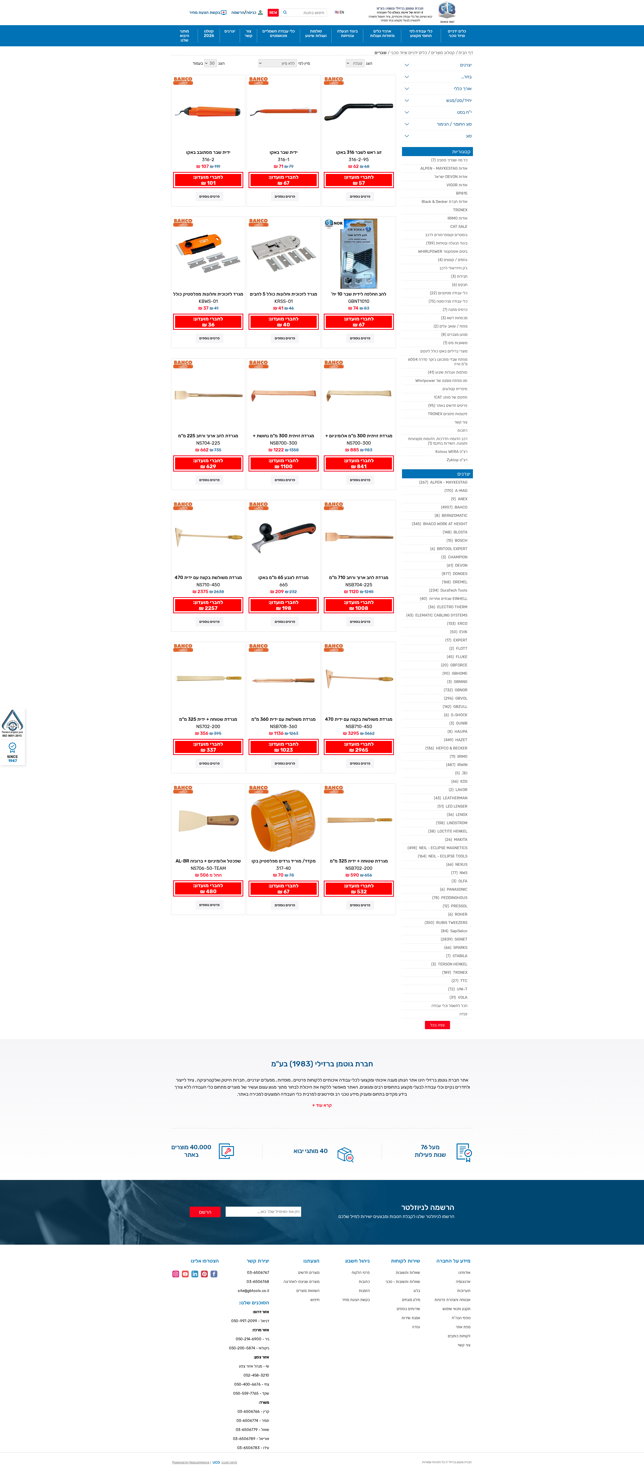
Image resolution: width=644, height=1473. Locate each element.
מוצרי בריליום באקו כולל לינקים (443, 351)
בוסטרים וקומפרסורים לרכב (446, 235)
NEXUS (456, 864)
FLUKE (457, 657)
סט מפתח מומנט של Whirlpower (441, 380)
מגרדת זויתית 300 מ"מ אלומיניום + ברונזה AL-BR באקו (358, 436)
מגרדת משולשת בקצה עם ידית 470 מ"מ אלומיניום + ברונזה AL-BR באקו (208, 578)
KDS (459, 781)
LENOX (457, 814)
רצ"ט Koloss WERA (451, 451)
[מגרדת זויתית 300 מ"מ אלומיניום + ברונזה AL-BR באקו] (359, 395)
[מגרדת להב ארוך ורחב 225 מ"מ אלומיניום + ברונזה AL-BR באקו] (208, 395)
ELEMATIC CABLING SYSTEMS (436, 615)
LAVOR (458, 789)
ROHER (457, 914)
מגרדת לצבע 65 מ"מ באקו (283, 577)
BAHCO (454, 507)
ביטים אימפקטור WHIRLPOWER (442, 251)
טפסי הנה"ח (461, 1318)
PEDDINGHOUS (449, 897)
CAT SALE (458, 226)
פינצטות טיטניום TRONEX (447, 414)
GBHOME (454, 673)
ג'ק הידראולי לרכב (453, 268)
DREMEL (454, 582)
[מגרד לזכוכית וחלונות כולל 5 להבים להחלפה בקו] (284, 254)
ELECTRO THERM (447, 607)
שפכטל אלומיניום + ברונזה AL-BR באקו (208, 861)
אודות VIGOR (457, 185)
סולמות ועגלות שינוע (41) (447, 372)
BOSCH (457, 540)
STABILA (456, 956)
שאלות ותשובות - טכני (403, 1281)
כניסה (251, 12)
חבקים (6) (459, 284)
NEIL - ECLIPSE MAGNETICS (437, 848)
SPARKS (455, 947)
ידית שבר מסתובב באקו (208, 152)
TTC (459, 981)
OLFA (459, 881)
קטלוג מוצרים (443, 52)
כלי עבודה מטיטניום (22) (448, 293)
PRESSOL (455, 906)
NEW (273, 13)
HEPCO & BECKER (446, 748)
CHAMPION (454, 557)
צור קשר (460, 422)
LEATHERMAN (450, 798)
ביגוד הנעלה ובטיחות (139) (446, 243)
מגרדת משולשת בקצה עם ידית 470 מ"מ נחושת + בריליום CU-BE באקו (358, 719)
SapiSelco (454, 931)
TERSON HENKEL (449, 964)
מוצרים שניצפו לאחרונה (301, 1281)
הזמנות (364, 1290)
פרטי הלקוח (361, 1272)
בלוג (416, 1290)
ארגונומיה (463, 1281)
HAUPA (457, 731)
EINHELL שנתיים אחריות (443, 598)
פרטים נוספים (360, 196)
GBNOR (455, 690)
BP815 (461, 193)
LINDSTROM (451, 823)
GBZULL (455, 706)
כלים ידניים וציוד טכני (409, 52)
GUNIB (458, 723)
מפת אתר (463, 1327)
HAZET (455, 740)
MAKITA (456, 839)
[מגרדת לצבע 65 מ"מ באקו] (284, 537)
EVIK (458, 632)
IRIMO (458, 756)
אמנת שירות (410, 1318)
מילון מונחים (411, 1300)
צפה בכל (437, 1025)
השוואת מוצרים (307, 1290)
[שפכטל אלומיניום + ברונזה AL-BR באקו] (208, 820)
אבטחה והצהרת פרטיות (452, 1300)
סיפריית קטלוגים (454, 389)
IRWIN (456, 765)
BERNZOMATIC (451, 515)
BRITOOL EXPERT (448, 549)
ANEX (459, 499)
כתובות (364, 1281)
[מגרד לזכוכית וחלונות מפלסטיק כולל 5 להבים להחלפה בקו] (208, 254)
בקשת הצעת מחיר (356, 1300)
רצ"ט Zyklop (457, 460)
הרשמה (237, 12)
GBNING (457, 681)
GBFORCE (454, 665)
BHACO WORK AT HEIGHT (439, 524)
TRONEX (460, 210)
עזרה (416, 1327)
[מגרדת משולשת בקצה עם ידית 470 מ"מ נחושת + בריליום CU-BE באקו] (359, 679)
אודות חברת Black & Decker (444, 201)
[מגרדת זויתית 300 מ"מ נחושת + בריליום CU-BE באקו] (284, 395)
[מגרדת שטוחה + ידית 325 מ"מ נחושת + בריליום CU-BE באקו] (359, 820)
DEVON (457, 565)
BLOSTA (455, 532)
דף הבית (465, 52)
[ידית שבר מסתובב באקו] (208, 112)
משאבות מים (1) (455, 343)
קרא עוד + (322, 1105)
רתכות (462, 430)
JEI (461, 773)
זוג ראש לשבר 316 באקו (359, 152)
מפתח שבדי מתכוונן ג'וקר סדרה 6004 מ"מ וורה (437, 361)
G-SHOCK (455, 715)
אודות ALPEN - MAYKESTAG (443, 168)
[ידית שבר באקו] (284, 112)
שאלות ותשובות (408, 1272)
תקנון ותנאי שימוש (456, 1309)
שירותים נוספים (408, 1309)
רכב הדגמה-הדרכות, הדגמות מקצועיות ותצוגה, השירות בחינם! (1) (437, 441)
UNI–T (457, 989)
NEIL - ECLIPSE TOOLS (442, 856)
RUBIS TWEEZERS (446, 922)
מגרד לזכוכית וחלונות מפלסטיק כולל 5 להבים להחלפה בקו (208, 294)
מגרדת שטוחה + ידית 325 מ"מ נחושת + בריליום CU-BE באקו (359, 861)
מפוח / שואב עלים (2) (450, 326)
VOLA (458, 997)
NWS (459, 873)
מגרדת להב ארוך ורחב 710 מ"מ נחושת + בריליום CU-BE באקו (358, 578)
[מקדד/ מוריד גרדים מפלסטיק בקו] (284, 820)
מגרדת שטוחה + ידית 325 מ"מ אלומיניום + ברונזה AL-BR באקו (208, 719)
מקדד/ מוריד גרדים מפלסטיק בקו (284, 861)
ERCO (457, 623)
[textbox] (304, 12)
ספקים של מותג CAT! (450, 397)
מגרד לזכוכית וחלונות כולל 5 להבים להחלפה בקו (283, 294)
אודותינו (464, 1272)
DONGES (454, 573)
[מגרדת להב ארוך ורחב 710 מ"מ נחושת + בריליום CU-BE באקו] (359, 537)
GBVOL (455, 698)
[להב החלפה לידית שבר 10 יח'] (359, 254)
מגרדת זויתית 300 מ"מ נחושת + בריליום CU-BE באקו (283, 436)
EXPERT (456, 640)
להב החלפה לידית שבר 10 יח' (358, 294)
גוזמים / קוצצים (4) (452, 260)
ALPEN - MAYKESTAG (443, 482)
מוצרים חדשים (308, 1272)
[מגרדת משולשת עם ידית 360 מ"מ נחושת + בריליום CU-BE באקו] (284, 679)
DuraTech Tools (448, 590)
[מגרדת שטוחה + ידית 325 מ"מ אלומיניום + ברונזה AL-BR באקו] (208, 679)
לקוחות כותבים (459, 1336)
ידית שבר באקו (284, 152)
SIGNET (454, 939)
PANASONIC (453, 889)
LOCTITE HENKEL (447, 831)
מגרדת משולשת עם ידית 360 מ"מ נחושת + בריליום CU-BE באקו (283, 719)
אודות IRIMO (457, 218)
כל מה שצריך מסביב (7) (449, 160)
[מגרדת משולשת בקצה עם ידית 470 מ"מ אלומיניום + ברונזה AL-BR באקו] (208, 537)
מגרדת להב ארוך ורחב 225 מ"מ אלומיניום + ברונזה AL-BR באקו (208, 436)
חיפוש (314, 1300)
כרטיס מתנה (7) (455, 309)
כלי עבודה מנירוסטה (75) (448, 301)
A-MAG (456, 490)
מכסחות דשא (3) (454, 318)
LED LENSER (452, 806)
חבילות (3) (459, 276)
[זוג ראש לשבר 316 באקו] (359, 112)
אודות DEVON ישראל (450, 176)
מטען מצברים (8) (454, 334)
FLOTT (458, 648)
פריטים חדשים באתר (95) (447, 405)
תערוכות (463, 1290)
